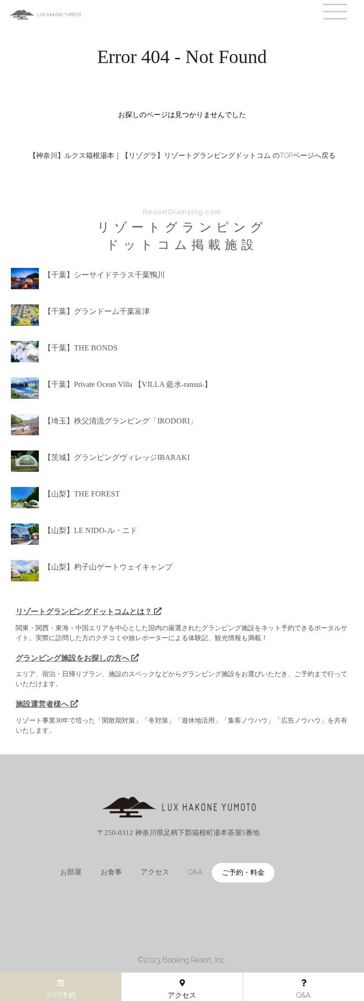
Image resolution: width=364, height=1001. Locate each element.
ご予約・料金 (243, 872)
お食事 (111, 872)
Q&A (195, 872)
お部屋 (71, 872)
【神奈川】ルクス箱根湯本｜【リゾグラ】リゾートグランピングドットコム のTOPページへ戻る (182, 155)
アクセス (155, 872)
